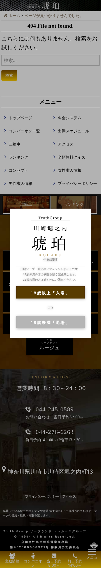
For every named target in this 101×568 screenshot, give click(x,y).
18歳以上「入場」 (50, 292)
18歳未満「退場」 (50, 322)
